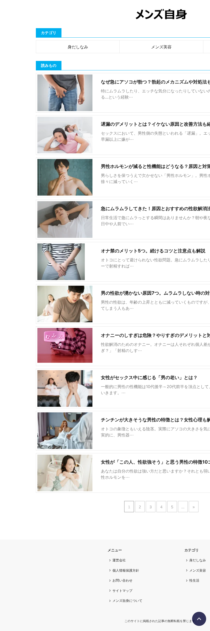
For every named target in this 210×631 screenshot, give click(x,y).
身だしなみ (78, 46)
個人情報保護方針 (125, 570)
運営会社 (119, 560)
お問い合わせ (122, 580)
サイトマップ (122, 591)
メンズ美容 (161, 46)
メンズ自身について (127, 600)
